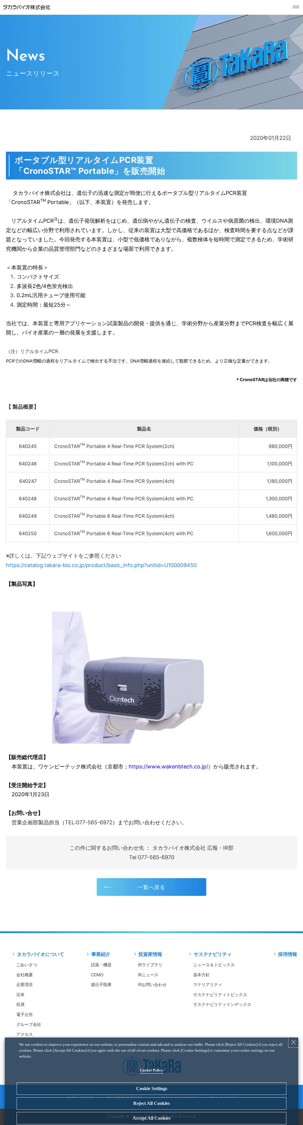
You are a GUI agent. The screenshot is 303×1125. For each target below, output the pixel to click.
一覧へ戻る (152, 887)
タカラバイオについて (40, 954)
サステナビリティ (213, 954)
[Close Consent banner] (293, 1042)
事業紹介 (100, 954)
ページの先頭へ (291, 947)
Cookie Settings (151, 1088)
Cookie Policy (151, 1070)
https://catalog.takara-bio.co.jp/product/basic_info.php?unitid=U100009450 (101, 565)
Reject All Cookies (151, 1103)
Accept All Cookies (151, 1118)
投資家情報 (150, 954)
